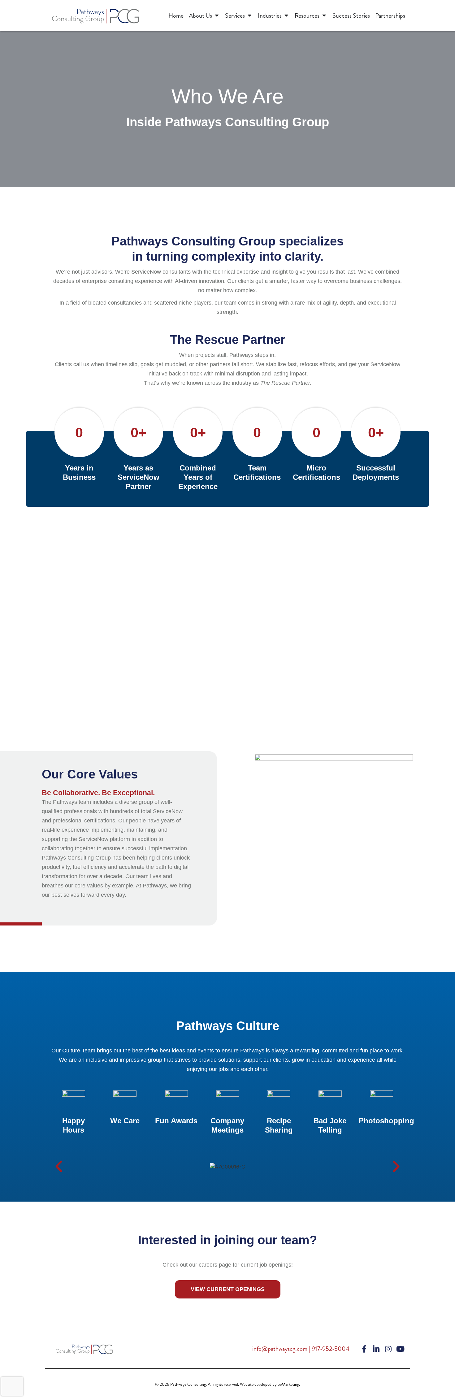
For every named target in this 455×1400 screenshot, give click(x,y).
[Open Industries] (286, 15)
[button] (59, 1166)
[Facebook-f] (364, 1349)
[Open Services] (249, 15)
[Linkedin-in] (376, 1349)
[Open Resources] (324, 15)
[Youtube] (400, 1349)
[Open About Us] (217, 15)
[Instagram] (388, 1349)
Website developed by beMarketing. (270, 1384)
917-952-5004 (330, 1348)
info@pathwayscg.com (279, 1348)
